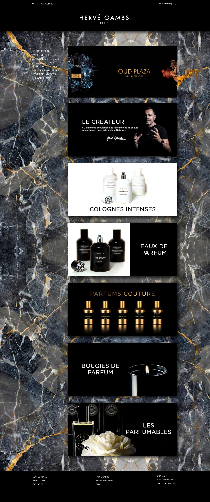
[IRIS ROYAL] (152, 47)
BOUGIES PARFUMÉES (45, 70)
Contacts (162, 476)
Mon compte (102, 477)
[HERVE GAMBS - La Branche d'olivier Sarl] (104, 17)
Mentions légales (105, 481)
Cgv (98, 484)
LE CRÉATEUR (40, 51)
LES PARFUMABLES (44, 74)
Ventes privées (40, 477)
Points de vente (165, 480)
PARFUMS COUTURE (44, 66)
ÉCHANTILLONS (42, 78)
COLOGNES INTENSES (45, 59)
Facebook (38, 484)
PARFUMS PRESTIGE (44, 55)
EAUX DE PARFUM (43, 63)
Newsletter (39, 481)
